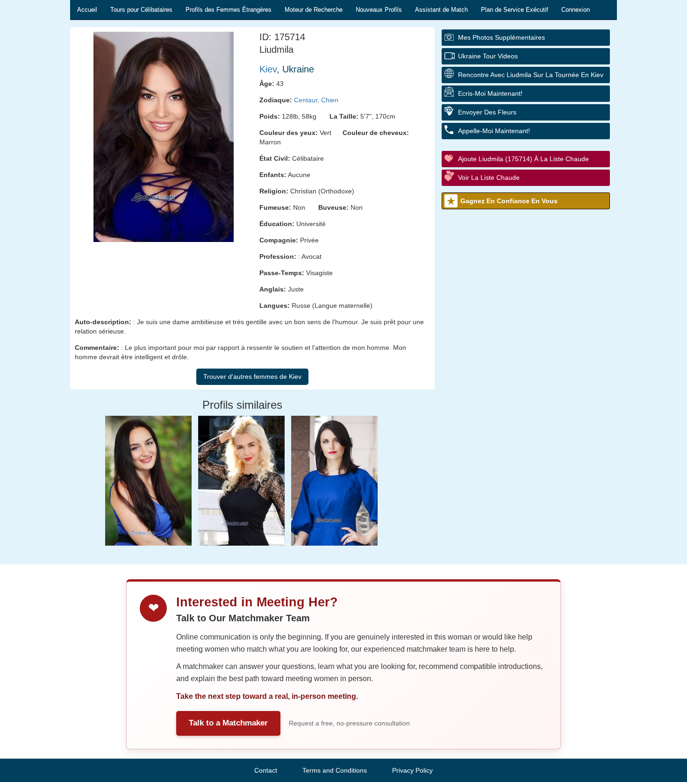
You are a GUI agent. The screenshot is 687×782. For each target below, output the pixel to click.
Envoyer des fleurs (487, 112)
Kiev (268, 69)
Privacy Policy (412, 770)
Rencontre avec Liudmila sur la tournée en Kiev (530, 74)
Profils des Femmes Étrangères (229, 9)
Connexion (575, 9)
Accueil (87, 9)
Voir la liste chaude (489, 177)
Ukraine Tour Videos (488, 56)
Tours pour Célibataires (141, 9)
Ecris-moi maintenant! (490, 93)
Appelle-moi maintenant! (494, 131)
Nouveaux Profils (379, 9)
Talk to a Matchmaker (228, 722)
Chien (329, 100)
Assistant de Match (441, 9)
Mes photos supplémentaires (501, 37)
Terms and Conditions (334, 770)
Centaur (305, 100)
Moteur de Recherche (314, 9)
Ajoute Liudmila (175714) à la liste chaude (523, 159)
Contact (265, 770)
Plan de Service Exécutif (514, 9)
